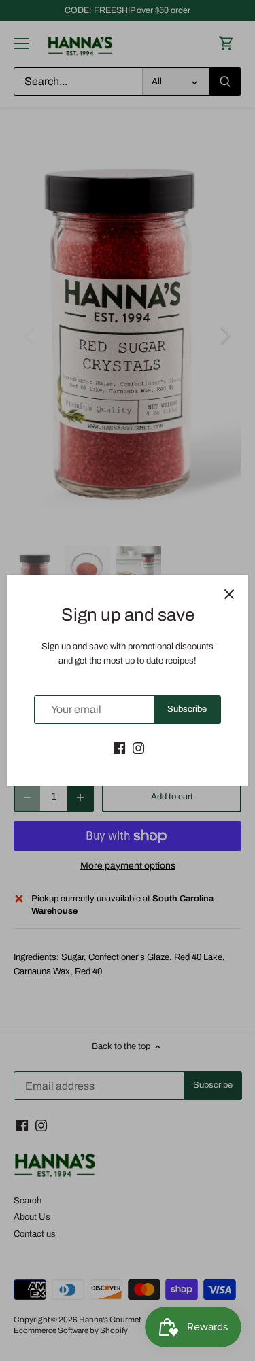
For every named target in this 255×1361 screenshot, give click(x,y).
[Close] (229, 594)
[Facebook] (119, 748)
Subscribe (187, 709)
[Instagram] (138, 748)
